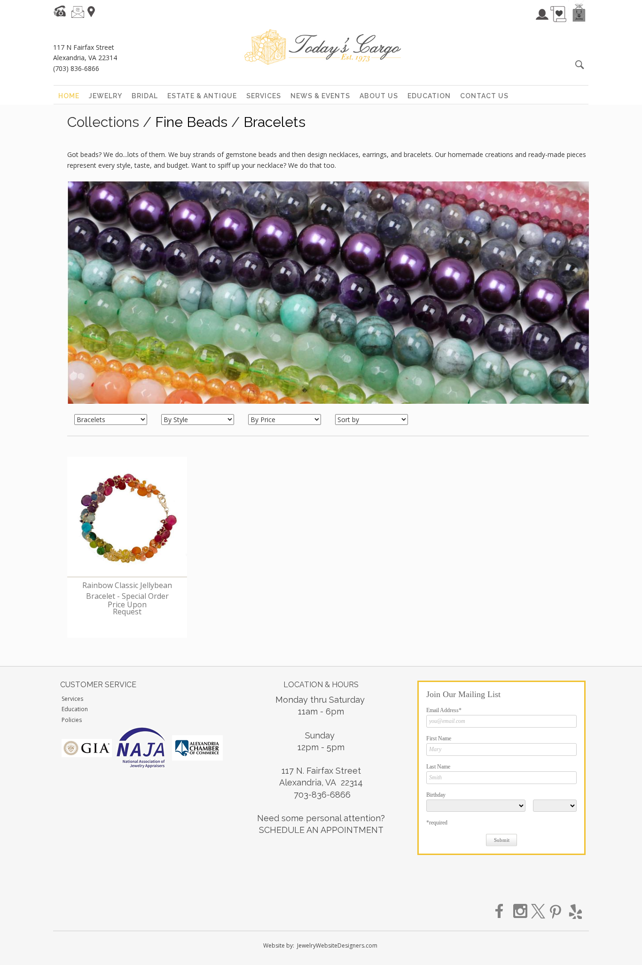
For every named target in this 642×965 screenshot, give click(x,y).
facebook (502, 911)
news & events (320, 96)
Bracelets (274, 122)
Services (72, 699)
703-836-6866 (322, 795)
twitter (538, 911)
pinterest (556, 911)
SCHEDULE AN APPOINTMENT (321, 830)
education (429, 96)
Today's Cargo (322, 47)
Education (75, 709)
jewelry (105, 96)
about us (379, 96)
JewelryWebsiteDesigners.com (337, 945)
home (68, 96)
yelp (574, 911)
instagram (520, 911)
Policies (72, 720)
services (263, 96)
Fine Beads (191, 122)
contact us (484, 96)
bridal (145, 96)
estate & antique (202, 96)
